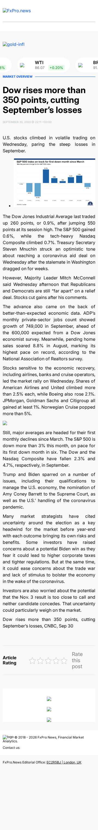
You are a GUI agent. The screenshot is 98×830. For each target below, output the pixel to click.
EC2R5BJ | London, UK (64, 762)
